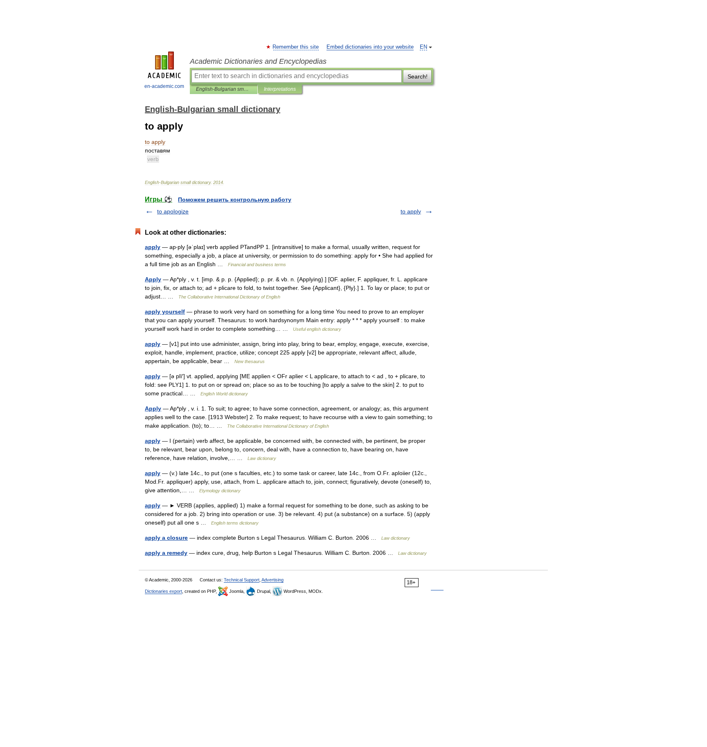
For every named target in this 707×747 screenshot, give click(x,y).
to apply (411, 211)
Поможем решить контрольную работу (234, 199)
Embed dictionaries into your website (370, 47)
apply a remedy (166, 553)
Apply (153, 279)
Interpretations (280, 89)
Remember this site (296, 47)
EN (423, 47)
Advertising (272, 579)
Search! (418, 76)
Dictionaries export (163, 591)
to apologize (173, 211)
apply (152, 247)
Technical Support (241, 579)
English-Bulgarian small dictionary (223, 89)
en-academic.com (164, 86)
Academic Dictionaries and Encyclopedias (258, 61)
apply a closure (166, 537)
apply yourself (165, 311)
